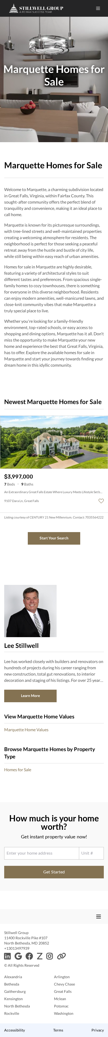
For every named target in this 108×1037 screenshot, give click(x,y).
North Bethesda (17, 1006)
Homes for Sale (17, 769)
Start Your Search (54, 538)
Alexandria (13, 977)
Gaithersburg (15, 991)
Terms (58, 1030)
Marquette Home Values (26, 729)
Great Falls (63, 991)
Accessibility (14, 1030)
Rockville (11, 1013)
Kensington (13, 998)
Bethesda (11, 984)
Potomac (61, 1006)
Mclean (60, 998)
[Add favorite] (101, 501)
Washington (63, 1013)
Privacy (97, 1030)
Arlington (62, 977)
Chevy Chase (64, 984)
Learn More (30, 695)
